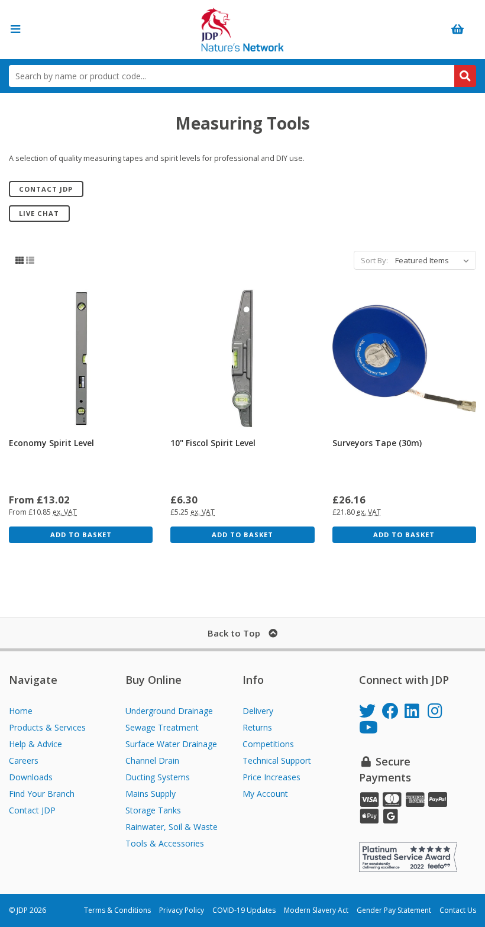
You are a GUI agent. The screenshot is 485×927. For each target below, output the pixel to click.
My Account (265, 793)
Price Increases (271, 777)
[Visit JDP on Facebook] (393, 712)
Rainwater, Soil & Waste (171, 826)
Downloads (31, 777)
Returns (257, 727)
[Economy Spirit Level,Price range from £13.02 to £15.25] (81, 358)
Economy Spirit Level (51, 442)
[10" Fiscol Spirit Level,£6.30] (242, 358)
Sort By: (374, 260)
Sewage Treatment (162, 727)
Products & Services (47, 727)
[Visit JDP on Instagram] (439, 712)
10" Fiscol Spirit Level (213, 442)
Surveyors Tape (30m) (377, 442)
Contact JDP (46, 189)
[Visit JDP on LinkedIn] (416, 712)
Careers (23, 760)
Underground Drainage (169, 710)
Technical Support (276, 760)
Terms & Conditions (117, 910)
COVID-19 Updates (244, 910)
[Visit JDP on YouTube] (370, 729)
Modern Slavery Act (316, 910)
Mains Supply (150, 793)
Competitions (268, 744)
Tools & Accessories (164, 843)
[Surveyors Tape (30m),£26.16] (404, 358)
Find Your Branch (42, 793)
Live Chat (39, 213)
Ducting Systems (157, 777)
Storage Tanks (153, 810)
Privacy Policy (181, 910)
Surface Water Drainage (171, 744)
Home (21, 710)
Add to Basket (81, 534)
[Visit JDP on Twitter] (370, 712)
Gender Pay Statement (394, 910)
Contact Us (457, 910)
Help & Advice (35, 744)
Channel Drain (152, 760)
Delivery (257, 710)
